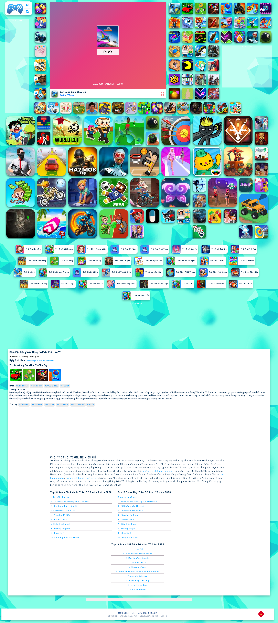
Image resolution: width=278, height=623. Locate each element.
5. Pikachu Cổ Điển (61, 515)
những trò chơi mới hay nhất (158, 470)
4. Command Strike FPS (63, 510)
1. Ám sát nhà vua (60, 497)
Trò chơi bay (41, 365)
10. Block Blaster (138, 589)
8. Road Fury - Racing (137, 580)
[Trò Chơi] (27, 5)
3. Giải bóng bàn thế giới (64, 506)
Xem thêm (90, 405)
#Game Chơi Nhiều (51, 386)
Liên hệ (164, 615)
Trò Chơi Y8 (12, 3)
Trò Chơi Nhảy (37, 405)
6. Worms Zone (59, 519)
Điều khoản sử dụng (149, 615)
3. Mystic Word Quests (138, 558)
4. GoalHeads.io (137, 562)
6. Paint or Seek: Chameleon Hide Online (137, 571)
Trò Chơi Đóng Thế (78, 405)
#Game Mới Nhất (22, 386)
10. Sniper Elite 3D (128, 537)
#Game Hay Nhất (36, 386)
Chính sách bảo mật (128, 615)
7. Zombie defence (138, 576)
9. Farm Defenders (138, 585)
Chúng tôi (112, 615)
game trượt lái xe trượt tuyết (81, 477)
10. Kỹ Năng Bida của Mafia (65, 537)
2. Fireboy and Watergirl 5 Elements (70, 501)
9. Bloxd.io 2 (57, 533)
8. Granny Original (60, 528)
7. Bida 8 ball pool (60, 524)
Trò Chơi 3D (49, 405)
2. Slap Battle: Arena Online (137, 553)
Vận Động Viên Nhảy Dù (30, 356)
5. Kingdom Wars (138, 567)
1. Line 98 (138, 549)
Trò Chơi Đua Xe (62, 405)
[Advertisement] (17, 66)
